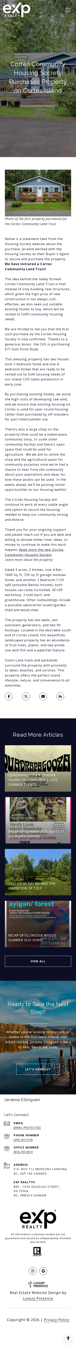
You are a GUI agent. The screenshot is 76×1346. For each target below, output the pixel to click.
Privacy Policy (56, 1319)
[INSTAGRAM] (33, 1271)
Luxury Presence (38, 1298)
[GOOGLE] (43, 1271)
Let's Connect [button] (38, 1069)
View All (38, 961)
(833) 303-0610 (23, 1152)
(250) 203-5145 (23, 1140)
